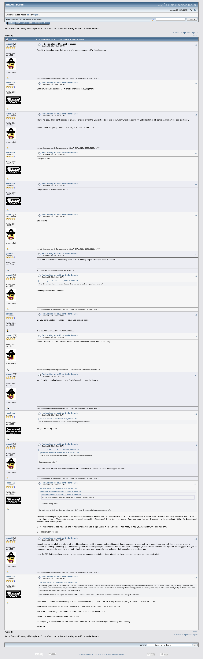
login (29, 15)
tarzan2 (9, 44)
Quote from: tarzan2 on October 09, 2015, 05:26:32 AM (57, 488)
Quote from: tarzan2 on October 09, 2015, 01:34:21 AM (57, 419)
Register (39, 23)
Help (18, 23)
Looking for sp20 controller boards (82, 28)
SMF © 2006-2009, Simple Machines (111, 654)
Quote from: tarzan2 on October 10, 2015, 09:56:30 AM (57, 582)
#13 (196, 445)
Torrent (38, 19)
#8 (196, 276)
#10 (196, 336)
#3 (196, 115)
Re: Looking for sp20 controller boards (60, 83)
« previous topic (180, 32)
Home (11, 23)
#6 (196, 216)
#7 (196, 254)
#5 (196, 185)
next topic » (192, 32)
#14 (196, 484)
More (46, 23)
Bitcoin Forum (10, 28)
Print (195, 35)
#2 (196, 84)
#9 (196, 315)
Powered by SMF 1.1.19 (87, 654)
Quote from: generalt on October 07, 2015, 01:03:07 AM (58, 281)
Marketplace (33, 28)
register (36, 15)
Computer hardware (56, 28)
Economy (22, 28)
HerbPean (10, 83)
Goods (43, 28)
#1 (196, 45)
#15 (196, 539)
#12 (196, 414)
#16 (196, 578)
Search (24, 23)
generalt (9, 253)
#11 (196, 375)
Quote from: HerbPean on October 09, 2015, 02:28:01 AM (58, 450)
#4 (196, 154)
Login (31, 23)
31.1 (33, 19)
